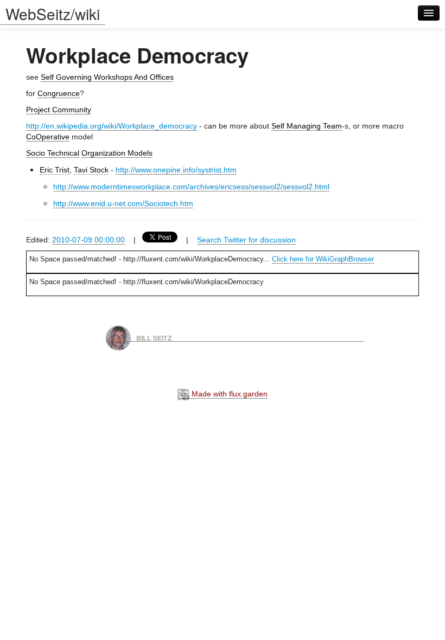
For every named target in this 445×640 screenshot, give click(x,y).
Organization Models (116, 153)
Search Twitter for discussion (246, 239)
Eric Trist (54, 169)
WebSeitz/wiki (52, 13)
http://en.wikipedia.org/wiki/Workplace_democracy (111, 125)
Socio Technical (52, 153)
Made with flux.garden (228, 393)
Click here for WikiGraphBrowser (323, 259)
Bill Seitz (154, 337)
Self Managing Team (306, 125)
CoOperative (47, 136)
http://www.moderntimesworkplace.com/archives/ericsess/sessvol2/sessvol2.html (191, 186)
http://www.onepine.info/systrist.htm (176, 169)
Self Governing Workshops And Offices (107, 77)
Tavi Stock (91, 169)
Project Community (58, 109)
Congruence (58, 93)
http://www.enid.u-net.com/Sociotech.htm (123, 203)
